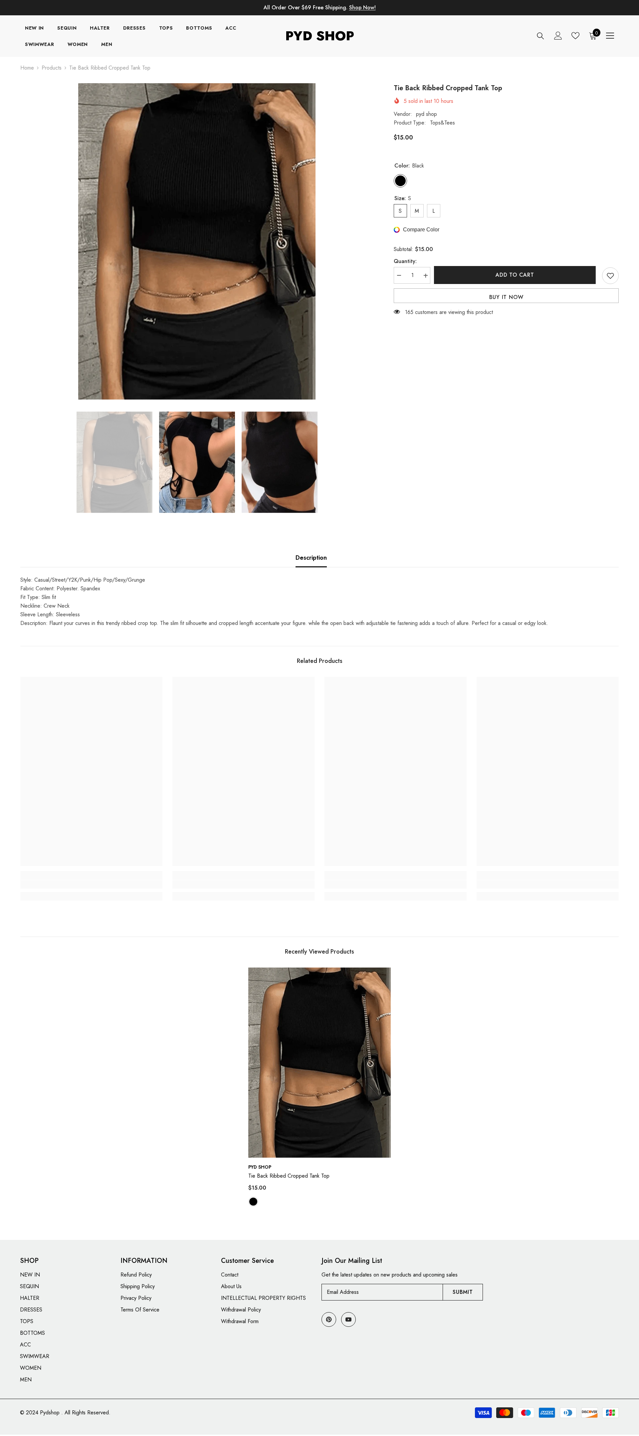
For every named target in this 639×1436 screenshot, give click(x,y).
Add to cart (516, 275)
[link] (91, 884)
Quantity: (405, 261)
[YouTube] (348, 1319)
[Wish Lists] (575, 36)
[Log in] (558, 36)
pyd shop (426, 114)
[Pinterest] (328, 1319)
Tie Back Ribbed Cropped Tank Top (288, 1176)
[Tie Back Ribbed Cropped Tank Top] (319, 1062)
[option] (197, 241)
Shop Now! (362, 7)
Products (52, 68)
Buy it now (506, 297)
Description (311, 557)
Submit (463, 1292)
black (253, 1202)
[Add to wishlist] (610, 275)
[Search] (540, 35)
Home (27, 68)
